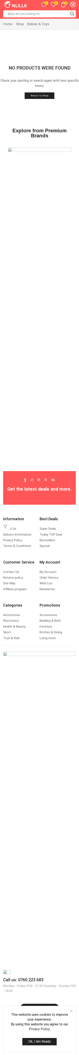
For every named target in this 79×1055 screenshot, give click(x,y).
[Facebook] (25, 479)
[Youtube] (53, 479)
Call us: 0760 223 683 (23, 979)
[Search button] (72, 14)
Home (7, 24)
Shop (20, 24)
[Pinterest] (45, 479)
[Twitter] (32, 479)
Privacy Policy (39, 1029)
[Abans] (39, 305)
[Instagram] (38, 479)
